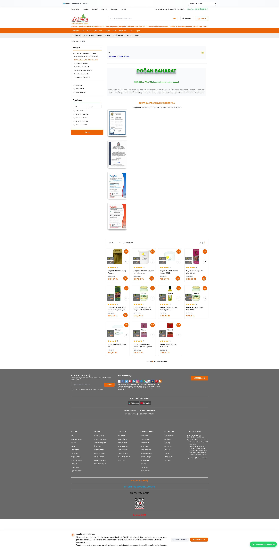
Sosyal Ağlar (75, 467)
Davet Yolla (121, 460)
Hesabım (167, 453)
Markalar (113, 56)
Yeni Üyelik (167, 439)
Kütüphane (144, 436)
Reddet (79, 545)
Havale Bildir (168, 457)
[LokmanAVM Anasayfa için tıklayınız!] (119, 52)
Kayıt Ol (109, 384)
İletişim (137, 35)
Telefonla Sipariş (76, 460)
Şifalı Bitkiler (145, 443)
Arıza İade (167, 460)
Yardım (129, 35)
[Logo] (84, 18)
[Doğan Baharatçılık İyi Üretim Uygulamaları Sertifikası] (157, 154)
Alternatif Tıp (145, 460)
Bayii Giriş (167, 450)
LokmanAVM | (133, 414)
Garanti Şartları (99, 450)
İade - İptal (97, 446)
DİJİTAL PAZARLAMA (139, 493)
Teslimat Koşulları (100, 443)
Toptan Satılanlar (123, 453)
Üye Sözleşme (169, 436)
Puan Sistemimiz (123, 450)
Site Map (144, 464)
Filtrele (87, 132)
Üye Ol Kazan (122, 436)
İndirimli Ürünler (122, 439)
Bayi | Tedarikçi (118, 35)
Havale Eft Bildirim (100, 460)
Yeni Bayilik (167, 446)
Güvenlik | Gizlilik (103, 35)
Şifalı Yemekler (146, 450)
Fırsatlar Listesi (122, 443)
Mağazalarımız (75, 457)
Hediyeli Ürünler (123, 446)
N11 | (126, 414)
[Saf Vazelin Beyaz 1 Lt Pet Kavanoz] (144, 256)
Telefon (182, 9)
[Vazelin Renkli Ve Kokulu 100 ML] (170, 256)
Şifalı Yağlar (144, 446)
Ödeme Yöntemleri (100, 439)
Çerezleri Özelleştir (179, 539)
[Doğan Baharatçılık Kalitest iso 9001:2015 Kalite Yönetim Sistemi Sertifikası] (157, 185)
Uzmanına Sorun (76, 439)
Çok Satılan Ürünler (124, 457)
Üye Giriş (167, 443)
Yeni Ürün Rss (145, 471)
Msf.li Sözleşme (99, 453)
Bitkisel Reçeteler (146, 453)
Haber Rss (144, 467)
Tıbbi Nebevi (145, 439)
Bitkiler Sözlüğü (146, 457)
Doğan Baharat (123, 56)
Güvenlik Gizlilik (99, 457)
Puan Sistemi (89, 35)
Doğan (110, 271)
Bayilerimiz (74, 453)
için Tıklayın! (195, 436)
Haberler (74, 464)
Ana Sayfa (74, 41)
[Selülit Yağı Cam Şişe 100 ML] (196, 256)
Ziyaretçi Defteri (76, 471)
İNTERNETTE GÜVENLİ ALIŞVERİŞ (139, 487)
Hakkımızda (76, 35)
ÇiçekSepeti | (143, 414)
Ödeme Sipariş (99, 436)
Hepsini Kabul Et (199, 539)
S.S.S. (73, 436)
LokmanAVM (139, 515)
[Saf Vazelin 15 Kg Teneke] (117, 256)
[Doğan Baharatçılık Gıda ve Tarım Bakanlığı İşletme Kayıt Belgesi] (157, 123)
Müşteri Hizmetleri (100, 464)
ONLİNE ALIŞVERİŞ (139, 480)
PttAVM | (151, 414)
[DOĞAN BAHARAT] (202, 53)
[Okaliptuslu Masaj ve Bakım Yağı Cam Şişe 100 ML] (117, 293)
